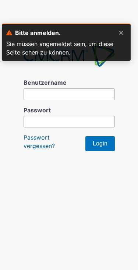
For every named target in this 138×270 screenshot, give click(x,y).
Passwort (37, 110)
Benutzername (45, 82)
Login (100, 143)
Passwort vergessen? (39, 141)
